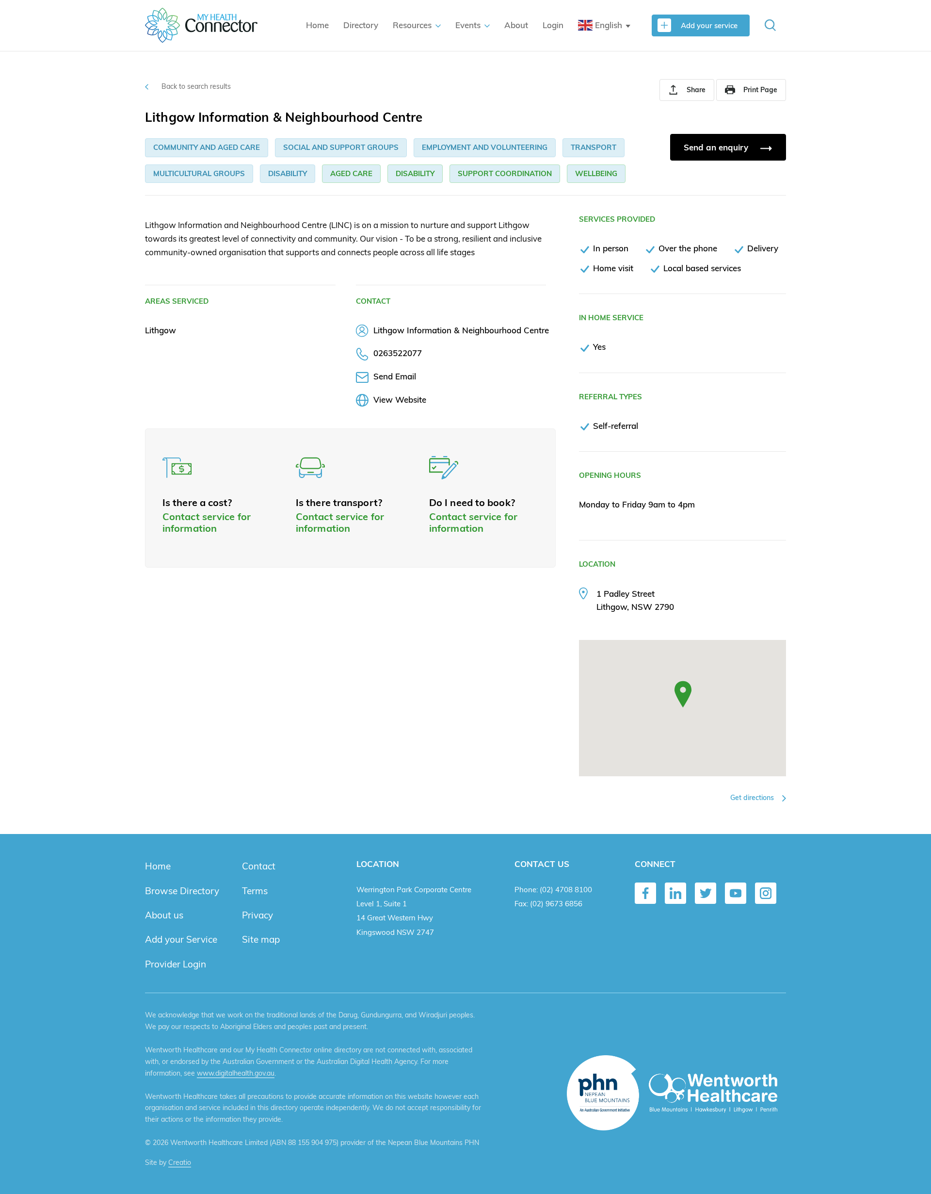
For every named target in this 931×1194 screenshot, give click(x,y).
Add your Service (181, 939)
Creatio (179, 1162)
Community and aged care (206, 147)
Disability (287, 173)
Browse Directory (182, 891)
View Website (399, 399)
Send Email (394, 376)
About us (164, 915)
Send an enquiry (717, 147)
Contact (258, 866)
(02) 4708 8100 (566, 889)
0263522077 (397, 353)
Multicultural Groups (199, 173)
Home (317, 25)
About (516, 25)
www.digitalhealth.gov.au (235, 1073)
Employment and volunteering (484, 147)
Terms (255, 891)
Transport (593, 147)
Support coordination (505, 173)
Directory (360, 25)
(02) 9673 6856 (556, 903)
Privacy (257, 915)
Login (553, 25)
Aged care (351, 173)
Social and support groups (341, 147)
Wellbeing (596, 173)
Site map (261, 939)
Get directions (753, 797)
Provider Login (175, 964)
